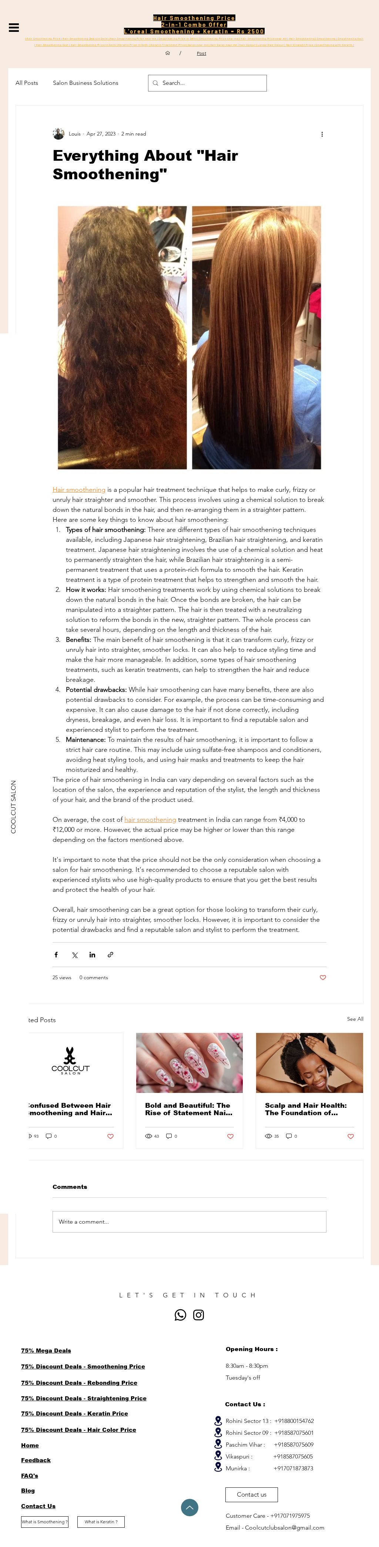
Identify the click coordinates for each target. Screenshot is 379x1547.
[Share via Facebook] (56, 954)
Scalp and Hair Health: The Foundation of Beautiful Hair (306, 1109)
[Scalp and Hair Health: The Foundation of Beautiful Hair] (309, 1063)
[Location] (218, 1421)
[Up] (189, 1507)
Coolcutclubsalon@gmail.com (285, 1527)
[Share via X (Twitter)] (74, 954)
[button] (14, 27)
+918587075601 (294, 1432)
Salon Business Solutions (85, 82)
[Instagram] (198, 1315)
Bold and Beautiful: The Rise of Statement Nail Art (187, 1109)
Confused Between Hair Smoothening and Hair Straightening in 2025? (68, 1109)
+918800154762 (294, 1420)
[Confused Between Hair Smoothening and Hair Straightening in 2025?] (69, 1063)
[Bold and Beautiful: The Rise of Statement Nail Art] (189, 1063)
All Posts (27, 82)
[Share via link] (110, 954)
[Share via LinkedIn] (92, 954)
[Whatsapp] (180, 1315)
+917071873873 (293, 1468)
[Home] (168, 53)
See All (355, 1019)
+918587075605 (293, 1456)
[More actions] (322, 133)
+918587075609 (293, 1444)
